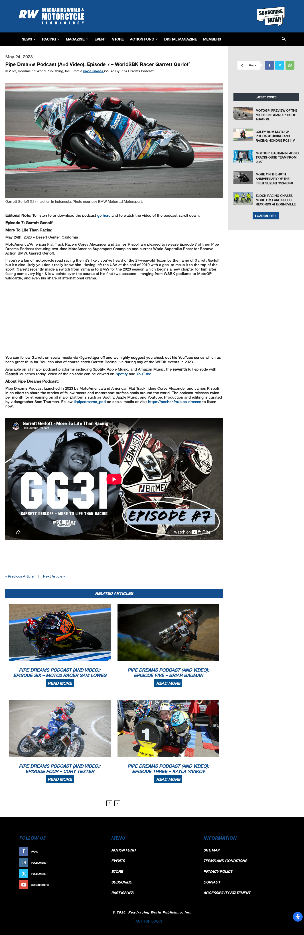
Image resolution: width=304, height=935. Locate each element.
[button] (284, 39)
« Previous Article (19, 576)
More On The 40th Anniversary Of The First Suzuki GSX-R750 (274, 178)
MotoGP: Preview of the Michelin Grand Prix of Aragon (276, 114)
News (27, 39)
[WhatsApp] (290, 65)
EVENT (100, 39)
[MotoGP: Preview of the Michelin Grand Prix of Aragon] (243, 113)
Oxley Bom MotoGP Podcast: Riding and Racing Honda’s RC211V (275, 136)
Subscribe (93, 884)
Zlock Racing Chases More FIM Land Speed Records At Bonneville (276, 200)
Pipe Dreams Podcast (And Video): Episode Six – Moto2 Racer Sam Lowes (59, 672)
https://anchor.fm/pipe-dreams (174, 401)
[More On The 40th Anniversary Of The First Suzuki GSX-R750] (243, 177)
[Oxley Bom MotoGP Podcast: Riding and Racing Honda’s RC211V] (243, 134)
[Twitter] (279, 65)
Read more (60, 683)
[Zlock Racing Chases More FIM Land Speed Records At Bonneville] (243, 198)
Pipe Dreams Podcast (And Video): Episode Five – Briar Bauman (168, 672)
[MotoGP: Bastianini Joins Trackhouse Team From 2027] (243, 156)
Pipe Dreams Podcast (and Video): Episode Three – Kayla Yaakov (168, 768)
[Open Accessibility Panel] (298, 917)
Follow (96, 862)
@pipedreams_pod (90, 401)
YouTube (143, 373)
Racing (49, 39)
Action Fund (142, 39)
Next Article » (54, 576)
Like (98, 851)
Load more (264, 216)
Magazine (75, 39)
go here (103, 215)
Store (118, 39)
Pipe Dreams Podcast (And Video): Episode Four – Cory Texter (60, 768)
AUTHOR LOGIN (149, 921)
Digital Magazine (180, 39)
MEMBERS (212, 39)
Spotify (122, 373)
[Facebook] (269, 65)
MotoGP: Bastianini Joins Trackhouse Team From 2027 (277, 157)
